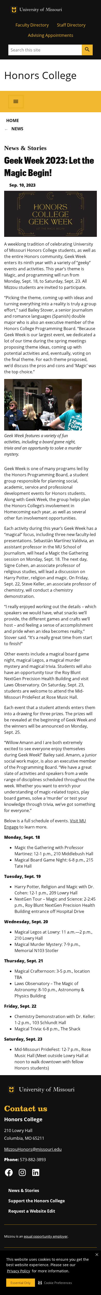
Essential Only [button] (21, 1283)
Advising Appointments (50, 35)
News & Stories (25, 147)
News (17, 129)
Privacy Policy (18, 1270)
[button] (55, 1283)
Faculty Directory (32, 25)
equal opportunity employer (46, 1236)
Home (12, 120)
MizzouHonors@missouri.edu (33, 1149)
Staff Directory (71, 25)
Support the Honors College (36, 1201)
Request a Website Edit (31, 1211)
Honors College (40, 75)
